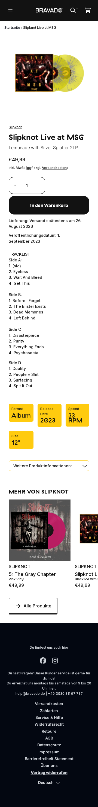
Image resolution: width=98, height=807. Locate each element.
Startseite (12, 27)
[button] (49, 466)
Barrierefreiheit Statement (49, 758)
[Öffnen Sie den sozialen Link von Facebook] (43, 661)
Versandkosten (54, 168)
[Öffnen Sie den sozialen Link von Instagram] (55, 661)
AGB (49, 738)
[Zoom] (49, 75)
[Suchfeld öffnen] (72, 10)
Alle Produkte (37, 606)
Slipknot (15, 127)
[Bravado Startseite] (49, 10)
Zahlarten (49, 710)
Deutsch (46, 782)
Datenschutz (49, 744)
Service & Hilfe (49, 717)
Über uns (49, 765)
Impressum (49, 752)
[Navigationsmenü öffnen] (10, 10)
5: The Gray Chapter (32, 574)
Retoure (49, 731)
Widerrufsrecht (49, 724)
